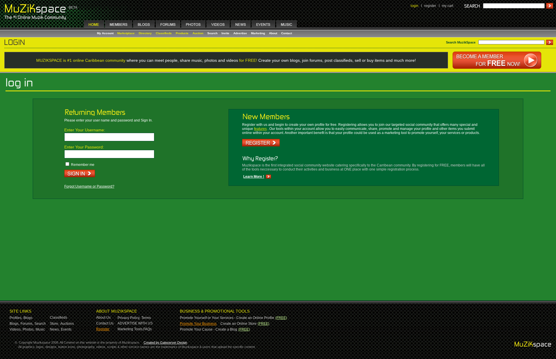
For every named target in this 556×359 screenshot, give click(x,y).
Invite (225, 33)
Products (182, 33)
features (260, 129)
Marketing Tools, (130, 329)
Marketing (258, 33)
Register (102, 329)
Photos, (28, 329)
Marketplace (126, 33)
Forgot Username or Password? (89, 186)
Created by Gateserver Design (165, 342)
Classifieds (164, 33)
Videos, (15, 329)
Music (40, 329)
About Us (103, 318)
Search (212, 33)
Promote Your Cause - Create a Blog (208, 329)
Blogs (27, 318)
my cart (447, 6)
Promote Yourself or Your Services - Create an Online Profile (227, 318)
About (273, 33)
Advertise (240, 33)
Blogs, (14, 324)
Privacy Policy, (129, 318)
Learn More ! (253, 177)
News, (55, 329)
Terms (146, 318)
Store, (54, 324)
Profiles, (16, 318)
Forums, (27, 324)
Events (66, 329)
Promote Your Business (198, 324)
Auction (198, 33)
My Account (105, 33)
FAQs (147, 329)
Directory (145, 33)
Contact (286, 33)
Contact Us (105, 323)
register (430, 6)
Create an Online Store (238, 324)
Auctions (67, 324)
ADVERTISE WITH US (135, 323)
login (414, 6)
